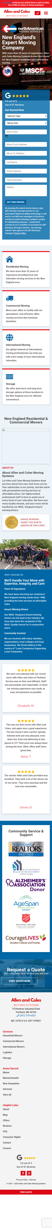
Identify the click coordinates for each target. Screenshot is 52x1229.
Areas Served (10, 1068)
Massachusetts (11, 1078)
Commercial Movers (13, 1041)
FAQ (5, 1131)
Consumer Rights (12, 1137)
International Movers (14, 1046)
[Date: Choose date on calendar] (6, 136)
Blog (5, 1114)
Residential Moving (17, 266)
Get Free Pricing (15, 202)
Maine (6, 1072)
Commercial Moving (18, 305)
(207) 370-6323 (27, 1015)
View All (7, 1094)
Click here (7, 2)
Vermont (7, 1089)
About (6, 1109)
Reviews (7, 1126)
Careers (7, 1148)
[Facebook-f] (23, 1173)
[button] (46, 13)
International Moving (18, 344)
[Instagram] (29, 1173)
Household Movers (12, 1035)
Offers (6, 1120)
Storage (10, 383)
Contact (7, 1142)
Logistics (7, 1052)
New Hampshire (11, 1083)
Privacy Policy (20, 233)
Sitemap (32, 1180)
